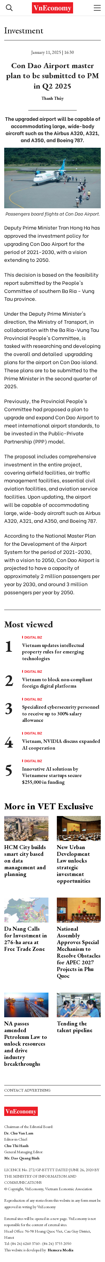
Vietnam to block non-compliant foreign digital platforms (57, 682)
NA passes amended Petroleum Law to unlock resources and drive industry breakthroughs (25, 1043)
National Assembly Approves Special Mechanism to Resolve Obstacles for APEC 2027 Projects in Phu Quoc (79, 952)
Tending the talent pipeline (74, 1027)
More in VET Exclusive (48, 806)
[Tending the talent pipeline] (79, 1004)
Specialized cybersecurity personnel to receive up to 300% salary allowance (60, 713)
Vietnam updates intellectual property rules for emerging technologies (53, 652)
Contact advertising (27, 1090)
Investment (23, 30)
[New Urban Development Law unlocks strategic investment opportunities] (79, 828)
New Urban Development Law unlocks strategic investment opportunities (73, 863)
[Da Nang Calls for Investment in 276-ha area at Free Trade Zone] (26, 909)
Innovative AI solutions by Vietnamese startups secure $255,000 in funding (52, 775)
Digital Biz (33, 637)
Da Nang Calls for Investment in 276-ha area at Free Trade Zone (25, 939)
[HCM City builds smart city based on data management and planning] (26, 828)
